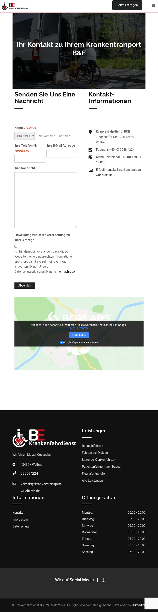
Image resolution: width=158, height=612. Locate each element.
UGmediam (139, 605)
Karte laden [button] (79, 335)
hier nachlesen (66, 271)
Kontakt (18, 512)
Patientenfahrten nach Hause (101, 466)
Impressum (20, 519)
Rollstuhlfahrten (92, 446)
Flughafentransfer (94, 473)
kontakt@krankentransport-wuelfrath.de (24, 485)
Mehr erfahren (79, 328)
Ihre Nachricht (24, 168)
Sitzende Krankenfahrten (98, 460)
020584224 (24, 473)
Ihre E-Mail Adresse (60, 145)
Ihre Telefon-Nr (25, 148)
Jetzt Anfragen (127, 5)
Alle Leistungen (92, 480)
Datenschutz (21, 526)
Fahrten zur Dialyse (95, 453)
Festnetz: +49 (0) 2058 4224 (115, 149)
